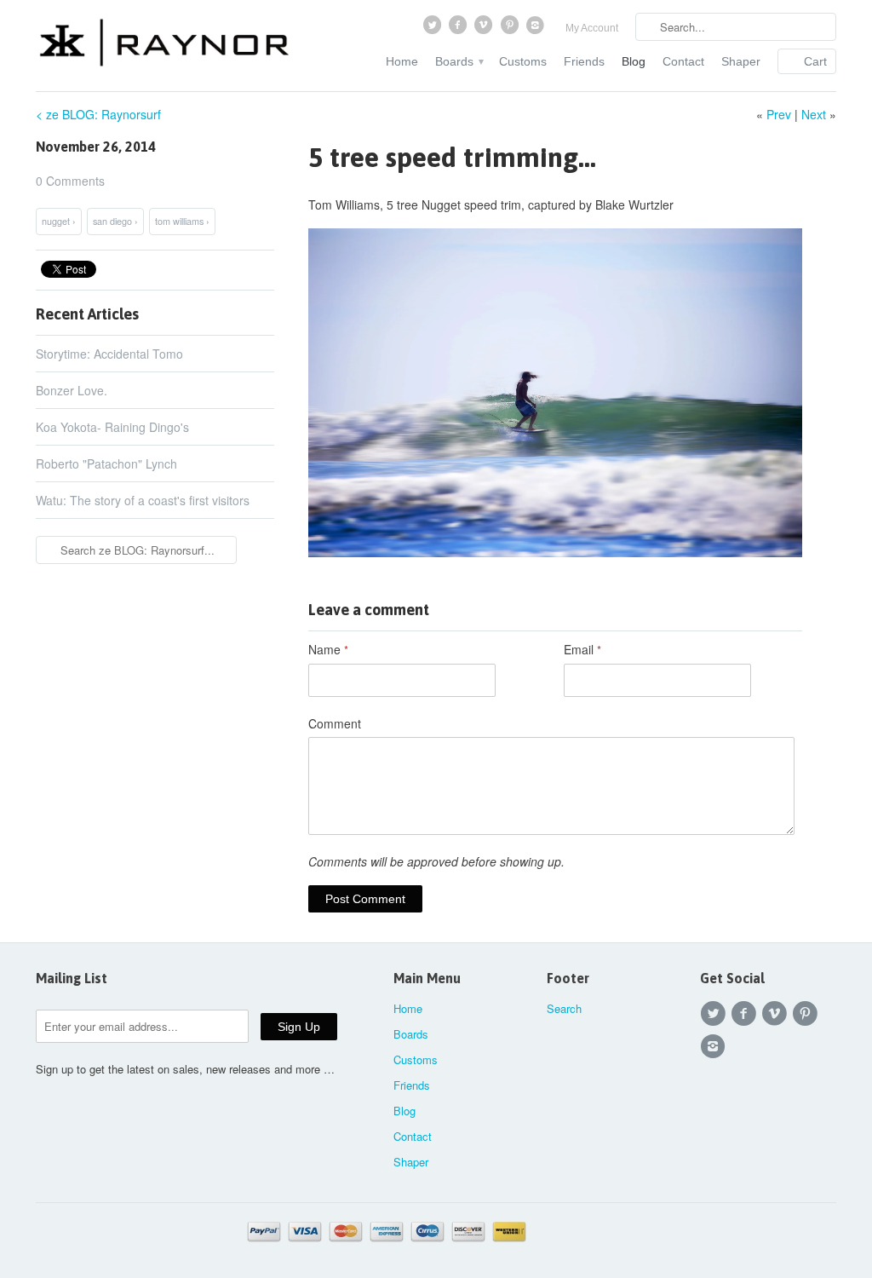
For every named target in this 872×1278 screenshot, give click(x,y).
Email (582, 649)
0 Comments (70, 180)
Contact (683, 61)
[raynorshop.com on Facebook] (459, 29)
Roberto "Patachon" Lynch (106, 463)
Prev (778, 114)
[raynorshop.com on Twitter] (433, 29)
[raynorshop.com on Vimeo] (485, 29)
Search (564, 1008)
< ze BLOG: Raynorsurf (98, 114)
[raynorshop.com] (163, 45)
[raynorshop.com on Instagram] (537, 29)
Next (813, 114)
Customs (523, 61)
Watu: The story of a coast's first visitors (143, 500)
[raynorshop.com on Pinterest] (511, 29)
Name (328, 649)
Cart (815, 61)
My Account (591, 28)
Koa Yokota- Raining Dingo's (112, 426)
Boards (458, 61)
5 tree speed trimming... (452, 157)
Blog (633, 61)
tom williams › (182, 221)
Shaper (740, 61)
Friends (584, 61)
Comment (334, 723)
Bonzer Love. (71, 390)
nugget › (59, 221)
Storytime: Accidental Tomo (109, 353)
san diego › (115, 221)
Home (402, 61)
